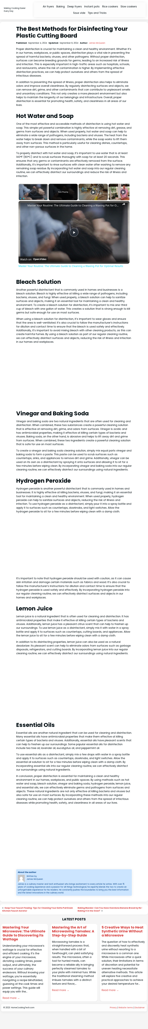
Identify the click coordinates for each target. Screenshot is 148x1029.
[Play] (20, 198)
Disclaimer (140, 1007)
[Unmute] (23, 198)
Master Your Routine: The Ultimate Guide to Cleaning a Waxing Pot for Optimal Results (73, 205)
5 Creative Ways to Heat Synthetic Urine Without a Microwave (122, 931)
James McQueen (97, 43)
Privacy (113, 1007)
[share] (123, 204)
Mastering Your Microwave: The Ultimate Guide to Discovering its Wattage (24, 933)
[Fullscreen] (46, 198)
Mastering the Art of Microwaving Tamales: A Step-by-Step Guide (73, 931)
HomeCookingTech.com (22, 1007)
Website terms (125, 1007)
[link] (23, 206)
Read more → (11, 998)
